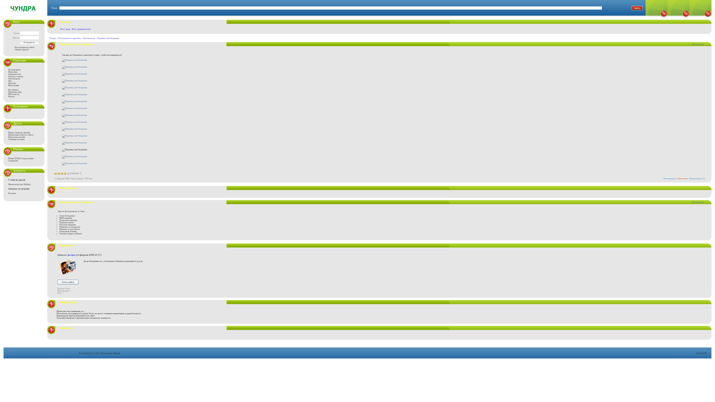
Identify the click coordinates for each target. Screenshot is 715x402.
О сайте (96, 353)
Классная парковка (67, 225)
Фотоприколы (14, 69)
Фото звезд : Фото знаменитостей (75, 29)
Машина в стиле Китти (69, 229)
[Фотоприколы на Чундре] (24, 13)
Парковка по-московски (69, 227)
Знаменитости (14, 74)
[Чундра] (700, 18)
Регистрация (106, 353)
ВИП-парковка (65, 218)
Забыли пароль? (22, 49)
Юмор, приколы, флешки (19, 132)
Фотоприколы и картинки (69, 38)
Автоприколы (14, 78)
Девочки (12, 83)
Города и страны (15, 76)
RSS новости (14, 94)
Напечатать (683, 178)
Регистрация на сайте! (25, 47)
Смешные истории (16, 139)
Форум (11, 96)
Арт (10, 81)
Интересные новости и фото (21, 135)
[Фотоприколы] (657, 18)
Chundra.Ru (701, 353)
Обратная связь (15, 92)
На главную (13, 90)
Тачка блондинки (67, 216)
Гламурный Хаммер (68, 231)
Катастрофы (13, 85)
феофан (71, 254)
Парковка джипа (66, 222)
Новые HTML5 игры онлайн (21, 158)
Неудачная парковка (68, 220)
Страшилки (13, 160)
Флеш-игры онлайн (16, 137)
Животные (13, 72)
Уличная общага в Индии (70, 233)
